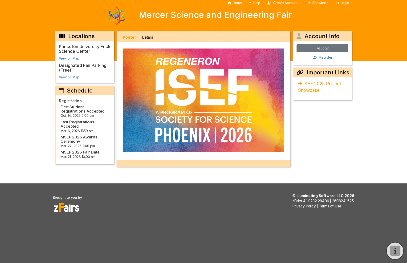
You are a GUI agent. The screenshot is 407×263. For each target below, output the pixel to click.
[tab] (129, 37)
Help (256, 3)
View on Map (69, 58)
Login (325, 48)
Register (325, 57)
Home (237, 3)
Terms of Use (330, 206)
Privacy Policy (304, 206)
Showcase (320, 3)
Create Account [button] (285, 3)
